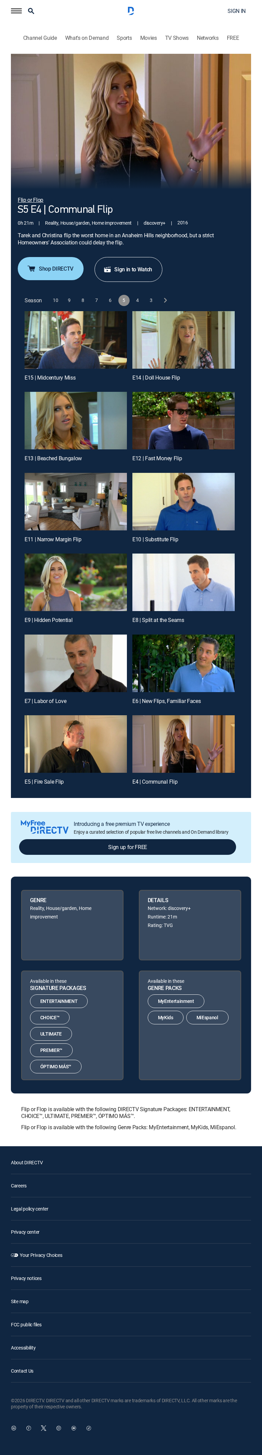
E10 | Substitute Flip (155, 539)
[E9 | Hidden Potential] (76, 582)
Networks (207, 38)
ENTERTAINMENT (59, 1001)
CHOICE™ (50, 1017)
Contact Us (22, 1371)
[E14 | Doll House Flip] (183, 340)
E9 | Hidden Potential (48, 620)
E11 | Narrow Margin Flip (53, 539)
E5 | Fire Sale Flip (44, 781)
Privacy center (25, 1232)
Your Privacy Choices (41, 1255)
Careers (19, 1185)
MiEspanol (207, 1017)
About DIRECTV (27, 1162)
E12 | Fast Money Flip (157, 458)
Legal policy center (29, 1208)
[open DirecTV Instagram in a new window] (58, 1428)
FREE (233, 38)
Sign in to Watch (133, 269)
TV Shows (177, 38)
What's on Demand (87, 38)
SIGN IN (237, 11)
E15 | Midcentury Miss (50, 377)
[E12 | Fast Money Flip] (183, 420)
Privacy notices (26, 1278)
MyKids (165, 1017)
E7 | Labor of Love (45, 701)
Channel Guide (40, 38)
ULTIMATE (51, 1033)
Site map (20, 1301)
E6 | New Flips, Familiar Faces (166, 701)
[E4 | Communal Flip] (183, 744)
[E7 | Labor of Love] (76, 663)
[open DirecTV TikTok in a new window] (88, 1428)
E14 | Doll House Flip (156, 377)
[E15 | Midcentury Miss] (76, 340)
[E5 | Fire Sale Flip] (76, 744)
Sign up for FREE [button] (127, 847)
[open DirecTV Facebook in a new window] (28, 1428)
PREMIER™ (51, 1050)
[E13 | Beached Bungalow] (76, 420)
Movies (148, 38)
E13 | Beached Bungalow (53, 458)
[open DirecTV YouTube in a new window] (73, 1428)
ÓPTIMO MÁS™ (55, 1066)
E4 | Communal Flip (154, 781)
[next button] (165, 300)
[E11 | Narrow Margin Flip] (76, 501)
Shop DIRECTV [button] (56, 268)
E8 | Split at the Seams (158, 620)
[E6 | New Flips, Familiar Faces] (183, 663)
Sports (124, 38)
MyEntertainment (176, 1001)
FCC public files (26, 1324)
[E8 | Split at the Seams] (183, 582)
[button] (16, 10)
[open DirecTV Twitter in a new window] (43, 1428)
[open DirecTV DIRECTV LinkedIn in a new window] (13, 1428)
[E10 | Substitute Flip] (183, 501)
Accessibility (23, 1347)
